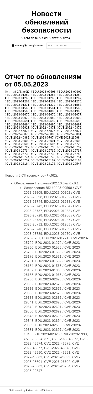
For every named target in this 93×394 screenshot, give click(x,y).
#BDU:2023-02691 (17, 121)
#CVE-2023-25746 (43, 157)
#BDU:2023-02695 (43, 124)
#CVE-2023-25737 (69, 150)
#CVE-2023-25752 (17, 160)
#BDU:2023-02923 (17, 127)
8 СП (44, 38)
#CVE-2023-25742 (69, 154)
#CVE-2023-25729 (17, 147)
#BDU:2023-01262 (17, 94)
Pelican (30, 390)
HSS (42, 390)
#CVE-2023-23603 (17, 144)
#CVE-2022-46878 (17, 134)
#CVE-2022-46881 (69, 134)
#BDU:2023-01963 (69, 111)
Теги (29, 45)
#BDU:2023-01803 (43, 111)
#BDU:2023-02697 (69, 124)
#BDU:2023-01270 (69, 101)
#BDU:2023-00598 (43, 91)
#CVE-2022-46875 (43, 131)
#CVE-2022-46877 (69, 131)
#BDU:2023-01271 (17, 104)
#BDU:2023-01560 (17, 108)
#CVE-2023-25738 (17, 154)
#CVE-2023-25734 (17, 150)
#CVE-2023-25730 (43, 147)
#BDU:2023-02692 (43, 121)
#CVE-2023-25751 (69, 157)
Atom (39, 45)
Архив (18, 45)
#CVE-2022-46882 (17, 137)
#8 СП (17, 91)
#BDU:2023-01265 (17, 98)
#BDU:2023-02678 (17, 118)
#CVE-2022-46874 (17, 131)
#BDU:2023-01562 (69, 108)
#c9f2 (26, 91)
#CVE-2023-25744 (17, 157)
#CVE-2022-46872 (69, 127)
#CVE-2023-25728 (69, 144)
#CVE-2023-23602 (69, 141)
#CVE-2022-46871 (43, 127)
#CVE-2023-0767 (42, 137)
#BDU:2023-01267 (69, 98)
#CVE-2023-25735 (43, 150)
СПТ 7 (55, 38)
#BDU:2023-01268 (17, 101)
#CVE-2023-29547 (69, 163)
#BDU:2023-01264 (69, 94)
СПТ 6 (66, 38)
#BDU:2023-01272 (43, 104)
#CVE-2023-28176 (43, 163)
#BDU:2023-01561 (43, 108)
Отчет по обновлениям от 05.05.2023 (43, 80)
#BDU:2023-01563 (17, 111)
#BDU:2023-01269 (43, 101)
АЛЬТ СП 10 (30, 38)
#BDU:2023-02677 (69, 114)
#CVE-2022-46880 (43, 134)
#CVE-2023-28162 (43, 160)
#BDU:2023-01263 (43, 94)
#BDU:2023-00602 (69, 91)
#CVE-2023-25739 (43, 154)
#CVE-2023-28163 (69, 160)
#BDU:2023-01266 (43, 98)
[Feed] (11, 390)
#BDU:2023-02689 (43, 118)
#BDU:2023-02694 (17, 124)
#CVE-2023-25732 (69, 147)
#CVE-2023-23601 (43, 141)
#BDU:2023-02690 (69, 118)
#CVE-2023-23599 (17, 141)
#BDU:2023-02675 (17, 114)
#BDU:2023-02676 (43, 114)
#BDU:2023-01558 (69, 104)
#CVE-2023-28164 (17, 163)
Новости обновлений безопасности (46, 22)
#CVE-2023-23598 (67, 137)
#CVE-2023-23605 (43, 144)
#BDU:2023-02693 (69, 121)
